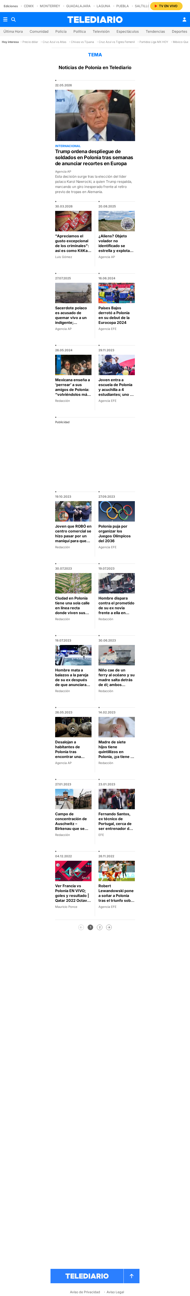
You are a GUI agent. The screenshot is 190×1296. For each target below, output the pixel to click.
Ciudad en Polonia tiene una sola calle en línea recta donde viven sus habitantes (72, 608)
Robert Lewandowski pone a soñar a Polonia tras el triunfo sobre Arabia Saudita (116, 895)
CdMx (29, 6)
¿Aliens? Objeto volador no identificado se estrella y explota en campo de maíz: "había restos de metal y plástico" (115, 251)
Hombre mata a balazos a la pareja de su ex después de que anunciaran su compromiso (72, 680)
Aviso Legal (115, 1292)
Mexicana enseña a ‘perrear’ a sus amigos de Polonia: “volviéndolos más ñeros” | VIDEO (72, 389)
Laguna (103, 6)
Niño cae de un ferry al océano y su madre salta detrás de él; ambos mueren (116, 680)
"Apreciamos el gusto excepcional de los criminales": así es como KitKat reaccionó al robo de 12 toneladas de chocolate (72, 251)
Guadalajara (78, 6)
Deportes (179, 31)
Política (79, 31)
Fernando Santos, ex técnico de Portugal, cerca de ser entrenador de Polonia (115, 824)
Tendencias (155, 31)
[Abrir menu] (5, 19)
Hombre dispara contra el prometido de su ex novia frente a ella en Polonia (116, 608)
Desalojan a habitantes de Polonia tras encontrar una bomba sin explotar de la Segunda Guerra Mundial (72, 757)
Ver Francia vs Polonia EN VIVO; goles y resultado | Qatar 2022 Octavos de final (73, 895)
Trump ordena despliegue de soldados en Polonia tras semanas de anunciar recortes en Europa (94, 157)
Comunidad (39, 31)
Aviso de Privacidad (85, 1292)
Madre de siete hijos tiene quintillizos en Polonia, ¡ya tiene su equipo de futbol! (116, 752)
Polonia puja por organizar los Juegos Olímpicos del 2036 (114, 533)
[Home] (95, 19)
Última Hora (13, 31)
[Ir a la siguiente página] (108, 927)
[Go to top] (131, 1276)
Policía (60, 31)
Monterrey (50, 6)
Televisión (101, 31)
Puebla (122, 6)
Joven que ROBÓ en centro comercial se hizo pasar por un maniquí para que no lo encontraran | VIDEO (73, 538)
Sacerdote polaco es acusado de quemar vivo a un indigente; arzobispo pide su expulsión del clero (72, 320)
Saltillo (142, 6)
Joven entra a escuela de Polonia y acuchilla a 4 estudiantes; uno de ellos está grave (116, 389)
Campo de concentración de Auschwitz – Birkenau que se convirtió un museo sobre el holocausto (73, 826)
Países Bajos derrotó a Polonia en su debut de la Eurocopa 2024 (114, 315)
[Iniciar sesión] (184, 19)
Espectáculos (128, 31)
